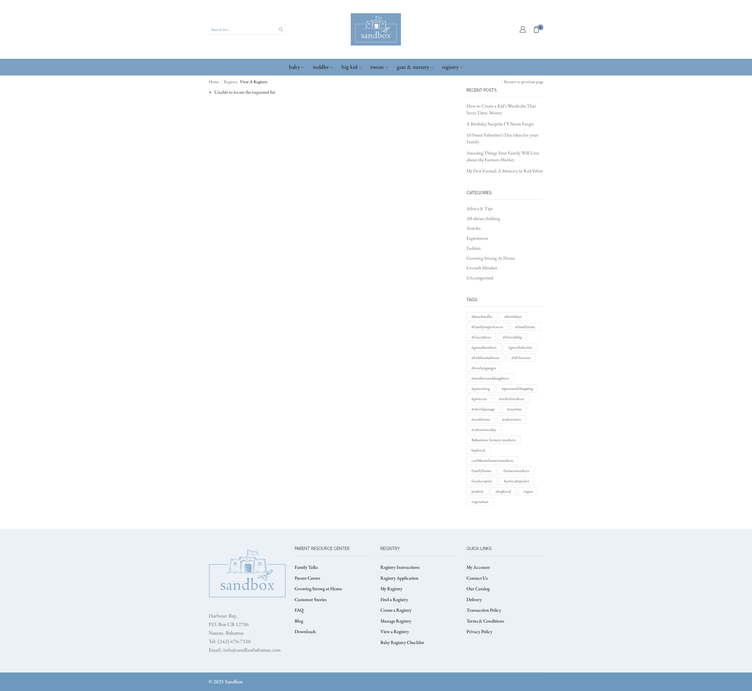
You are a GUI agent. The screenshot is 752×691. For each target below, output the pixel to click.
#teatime (514, 409)
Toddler (321, 67)
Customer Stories (310, 599)
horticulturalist (516, 481)
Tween (377, 67)
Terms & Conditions (485, 621)
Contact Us (477, 578)
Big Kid (349, 67)
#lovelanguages (483, 367)
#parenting (480, 388)
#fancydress (481, 337)
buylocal (478, 450)
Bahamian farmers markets (493, 439)
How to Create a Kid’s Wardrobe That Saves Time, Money (501, 109)
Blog (299, 621)
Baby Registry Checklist (402, 642)
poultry (477, 491)
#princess (479, 398)
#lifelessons (521, 357)
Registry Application (399, 578)
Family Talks (306, 567)
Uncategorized (479, 278)
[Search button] (281, 29)
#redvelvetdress (511, 398)
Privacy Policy (479, 631)
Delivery (474, 599)
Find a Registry (394, 599)
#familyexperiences (487, 326)
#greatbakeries (520, 347)
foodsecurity (481, 481)
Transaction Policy (483, 610)
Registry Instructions (399, 567)
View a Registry (394, 631)
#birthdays (513, 316)
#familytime (525, 326)
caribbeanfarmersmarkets (492, 460)
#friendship (512, 337)
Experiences (477, 238)
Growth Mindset (481, 268)
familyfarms (481, 470)
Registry (450, 67)
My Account (478, 567)
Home (214, 81)
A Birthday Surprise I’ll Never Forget (500, 124)
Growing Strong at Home (318, 589)
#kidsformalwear (485, 357)
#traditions (480, 419)
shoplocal (503, 491)
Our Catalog (478, 589)
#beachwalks (481, 316)
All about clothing (483, 218)
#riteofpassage (483, 409)
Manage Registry (395, 621)
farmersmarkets (516, 470)
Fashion (473, 248)
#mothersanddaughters (490, 378)
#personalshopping (517, 388)
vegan (528, 491)
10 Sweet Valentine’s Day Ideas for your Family (502, 138)
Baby (294, 67)
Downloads (305, 631)
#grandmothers (483, 347)
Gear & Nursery (413, 67)
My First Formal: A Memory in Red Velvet (504, 171)
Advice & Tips (479, 208)
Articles (473, 228)
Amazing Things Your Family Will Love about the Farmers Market (502, 156)
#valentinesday (483, 429)
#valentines (511, 419)
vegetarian (480, 501)
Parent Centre (307, 578)
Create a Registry (396, 610)
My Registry (391, 589)
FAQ (299, 610)
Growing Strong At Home (490, 258)
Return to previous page (523, 81)
